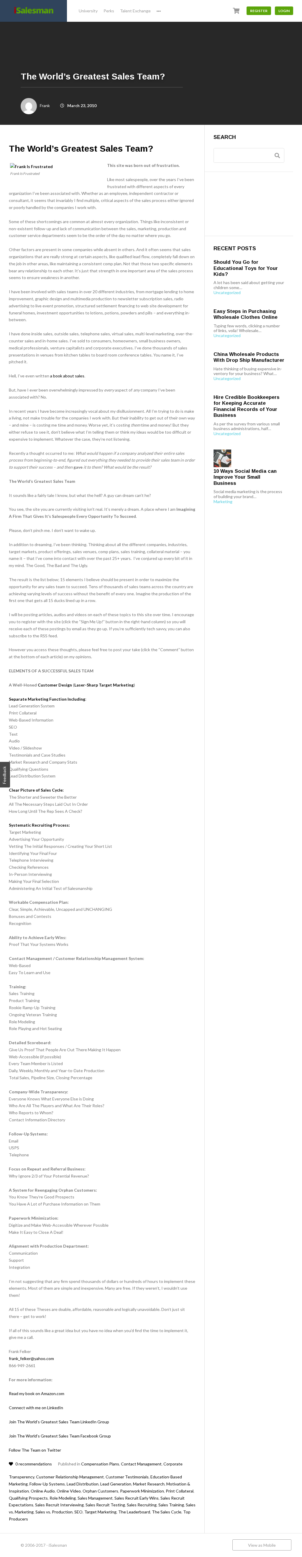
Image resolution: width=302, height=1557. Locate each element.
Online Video (69, 1490)
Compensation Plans (100, 1463)
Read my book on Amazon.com (36, 1393)
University (88, 10)
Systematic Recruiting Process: (39, 825)
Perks (109, 10)
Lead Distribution (83, 1483)
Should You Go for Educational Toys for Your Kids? (246, 268)
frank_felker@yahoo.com (31, 1358)
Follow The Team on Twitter (35, 1449)
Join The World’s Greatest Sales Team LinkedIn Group (59, 1421)
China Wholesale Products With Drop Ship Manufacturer (249, 357)
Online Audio (43, 1490)
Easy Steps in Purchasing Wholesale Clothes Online (246, 314)
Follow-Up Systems (47, 1483)
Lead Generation (115, 1483)
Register (258, 11)
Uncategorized (227, 292)
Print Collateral (179, 1490)
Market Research (149, 1483)
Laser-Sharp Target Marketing (104, 684)
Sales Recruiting (142, 1504)
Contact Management (141, 1463)
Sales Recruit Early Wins (136, 1497)
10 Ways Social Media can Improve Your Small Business (245, 477)
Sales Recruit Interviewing (59, 1504)
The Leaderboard (134, 1511)
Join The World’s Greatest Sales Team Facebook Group (60, 1435)
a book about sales (67, 375)
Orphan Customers (100, 1490)
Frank (45, 105)
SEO (78, 1511)
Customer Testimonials (127, 1476)
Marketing (223, 501)
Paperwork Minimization (142, 1490)
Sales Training (171, 1504)
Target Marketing (100, 1511)
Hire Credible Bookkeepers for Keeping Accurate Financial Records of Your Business (247, 406)
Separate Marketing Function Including (47, 699)
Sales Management (95, 1497)
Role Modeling (63, 1497)
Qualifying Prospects (28, 1497)
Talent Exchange (135, 10)
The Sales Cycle (166, 1511)
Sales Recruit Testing (105, 1504)
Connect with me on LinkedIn (36, 1407)
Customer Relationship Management (70, 1476)
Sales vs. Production (54, 1511)
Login (284, 11)
